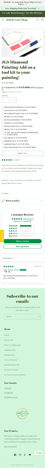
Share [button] (6, 193)
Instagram (8, 392)
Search (6, 335)
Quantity (5, 96)
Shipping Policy (9, 350)
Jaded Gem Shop (19, 465)
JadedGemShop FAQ (11, 365)
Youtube (7, 388)
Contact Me (8, 340)
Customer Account (11, 370)
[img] (8, 266)
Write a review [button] (22, 241)
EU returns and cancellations (15, 375)
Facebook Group (11, 397)
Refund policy (9, 355)
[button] (2, 19)
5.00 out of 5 (28, 219)
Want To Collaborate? (12, 345)
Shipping (4, 92)
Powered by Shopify (29, 465)
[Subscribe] (38, 316)
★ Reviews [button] (2, 236)
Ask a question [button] (22, 246)
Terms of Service (10, 360)
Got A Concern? (10, 446)
